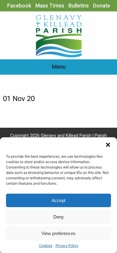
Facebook (19, 6)
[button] (108, 145)
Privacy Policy (67, 246)
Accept (58, 200)
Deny (58, 216)
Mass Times (49, 6)
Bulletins (78, 6)
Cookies (45, 246)
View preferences (58, 233)
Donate (101, 6)
